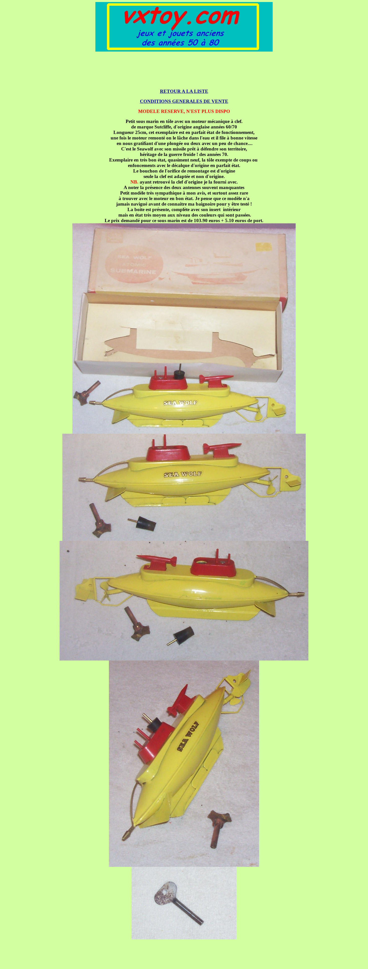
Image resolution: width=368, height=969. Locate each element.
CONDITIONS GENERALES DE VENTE (184, 101)
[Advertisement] (184, 67)
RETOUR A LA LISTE (184, 91)
